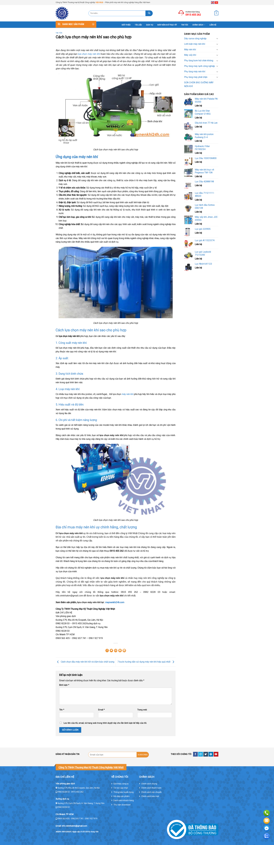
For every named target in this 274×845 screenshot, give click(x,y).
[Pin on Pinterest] (120, 651)
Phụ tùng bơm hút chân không (198, 60)
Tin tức (184, 25)
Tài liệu (138, 25)
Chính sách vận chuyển (151, 792)
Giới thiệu (126, 25)
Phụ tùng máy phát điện (195, 77)
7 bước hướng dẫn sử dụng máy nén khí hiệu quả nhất (144, 661)
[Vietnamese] (216, 2)
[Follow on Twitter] (205, 754)
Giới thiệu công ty (121, 784)
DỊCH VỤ (149, 25)
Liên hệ (212, 25)
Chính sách (197, 25)
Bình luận (64, 685)
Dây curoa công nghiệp (195, 38)
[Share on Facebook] (107, 651)
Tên (61, 710)
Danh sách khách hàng (123, 800)
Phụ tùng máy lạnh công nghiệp (199, 66)
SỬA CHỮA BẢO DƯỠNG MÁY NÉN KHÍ (198, 84)
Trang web (142, 710)
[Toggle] (217, 38)
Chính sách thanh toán (151, 788)
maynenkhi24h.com (114, 602)
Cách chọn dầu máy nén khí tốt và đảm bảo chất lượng (87, 661)
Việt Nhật (99, 2)
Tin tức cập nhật (120, 788)
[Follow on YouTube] (216, 754)
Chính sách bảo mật (150, 796)
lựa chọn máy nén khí (89, 54)
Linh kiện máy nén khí (194, 44)
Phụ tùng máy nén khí (194, 71)
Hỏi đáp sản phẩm (121, 796)
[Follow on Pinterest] (210, 754)
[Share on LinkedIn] (124, 651)
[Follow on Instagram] (200, 754)
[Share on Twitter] (111, 651)
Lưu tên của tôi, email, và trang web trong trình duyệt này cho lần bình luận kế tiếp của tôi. (105, 723)
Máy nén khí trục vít (167, 25)
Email (101, 710)
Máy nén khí (190, 49)
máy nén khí (127, 394)
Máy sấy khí (190, 55)
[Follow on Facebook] (195, 754)
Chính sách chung (149, 784)
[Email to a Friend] (116, 651)
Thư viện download (121, 805)
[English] (213, 2)
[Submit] (149, 13)
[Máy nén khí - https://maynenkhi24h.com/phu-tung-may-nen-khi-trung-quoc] (70, 13)
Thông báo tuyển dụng (123, 792)
